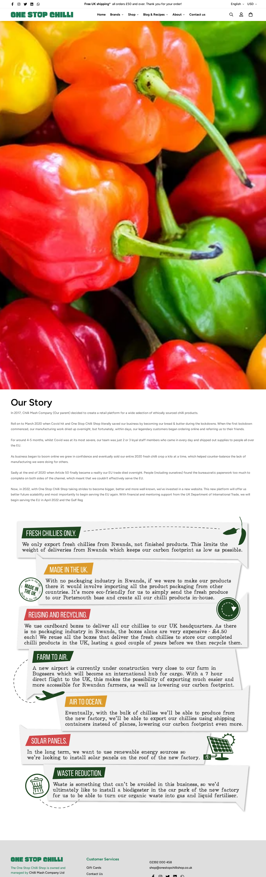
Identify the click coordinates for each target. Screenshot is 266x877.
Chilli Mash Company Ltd (46, 873)
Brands (115, 14)
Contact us (197, 14)
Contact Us (94, 874)
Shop (131, 14)
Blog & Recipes (154, 14)
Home (101, 14)
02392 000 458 (160, 862)
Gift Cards (93, 868)
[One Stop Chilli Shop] (42, 14)
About (177, 14)
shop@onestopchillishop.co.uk (170, 868)
